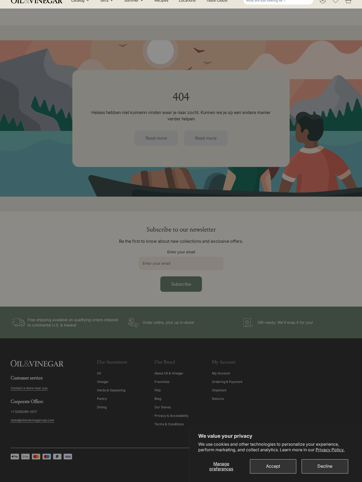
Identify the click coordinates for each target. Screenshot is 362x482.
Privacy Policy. (330, 449)
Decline (324, 466)
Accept (273, 466)
